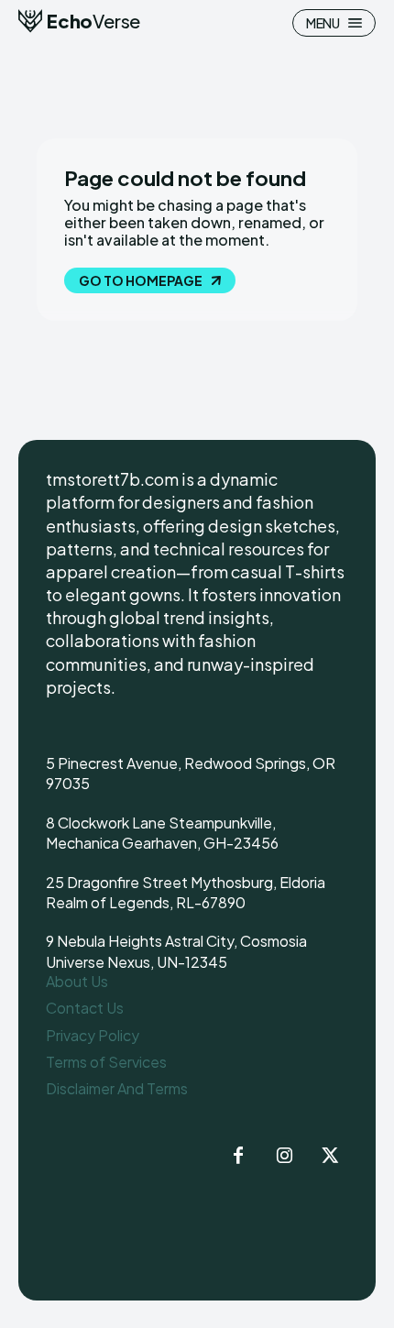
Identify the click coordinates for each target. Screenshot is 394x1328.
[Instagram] (284, 1156)
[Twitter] (330, 1156)
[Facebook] (238, 1156)
